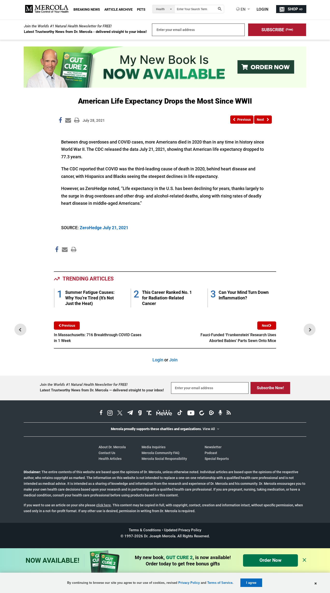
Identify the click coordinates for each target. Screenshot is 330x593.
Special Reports (217, 459)
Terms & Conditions (145, 530)
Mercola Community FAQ (160, 453)
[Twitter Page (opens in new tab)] (119, 413)
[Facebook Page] (56, 260)
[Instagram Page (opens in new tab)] (110, 413)
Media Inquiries (153, 447)
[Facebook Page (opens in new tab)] (101, 413)
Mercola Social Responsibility (164, 459)
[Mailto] (64, 260)
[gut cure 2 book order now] (165, 86)
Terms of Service (219, 583)
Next (265, 325)
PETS (141, 9)
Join (173, 359)
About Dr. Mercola (112, 447)
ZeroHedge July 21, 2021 (104, 227)
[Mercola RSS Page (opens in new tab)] (229, 413)
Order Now (270, 560)
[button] (277, 29)
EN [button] (242, 9)
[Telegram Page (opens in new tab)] (130, 413)
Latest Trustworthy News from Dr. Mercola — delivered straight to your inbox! (102, 390)
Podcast (211, 453)
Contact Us (107, 453)
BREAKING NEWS (86, 9)
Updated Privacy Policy (182, 530)
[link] (60, 121)
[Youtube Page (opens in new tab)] (190, 413)
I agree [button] (251, 583)
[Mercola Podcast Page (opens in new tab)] (220, 413)
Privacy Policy (189, 583)
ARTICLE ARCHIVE (118, 9)
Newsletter (213, 447)
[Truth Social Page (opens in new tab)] (149, 413)
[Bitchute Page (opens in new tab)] (201, 413)
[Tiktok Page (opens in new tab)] (180, 413)
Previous (68, 325)
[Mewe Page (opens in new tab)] (164, 413)
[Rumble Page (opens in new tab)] (211, 413)
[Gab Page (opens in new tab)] (140, 413)
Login (157, 359)
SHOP (295, 9)
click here (103, 505)
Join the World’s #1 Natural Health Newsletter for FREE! (68, 26)
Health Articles (110, 459)
